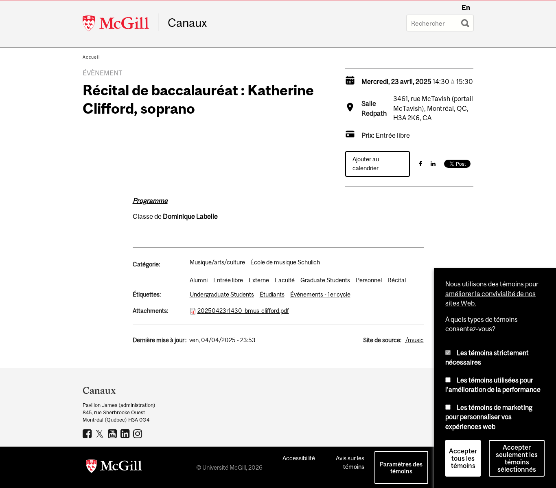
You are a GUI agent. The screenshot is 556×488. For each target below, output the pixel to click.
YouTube (113, 433)
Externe (259, 280)
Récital (396, 280)
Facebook (88, 433)
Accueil (91, 57)
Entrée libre (228, 280)
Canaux (187, 23)
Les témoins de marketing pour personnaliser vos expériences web (488, 417)
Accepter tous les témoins (463, 458)
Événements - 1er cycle (320, 294)
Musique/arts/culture (217, 262)
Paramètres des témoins (401, 468)
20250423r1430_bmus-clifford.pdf (243, 310)
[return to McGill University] (113, 467)
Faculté (285, 280)
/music (414, 339)
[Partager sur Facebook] (420, 163)
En (466, 7)
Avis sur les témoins (350, 462)
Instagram (138, 433)
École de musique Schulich (285, 262)
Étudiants (272, 294)
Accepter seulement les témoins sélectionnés (517, 458)
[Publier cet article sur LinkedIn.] (433, 163)
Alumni (199, 280)
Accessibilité (298, 458)
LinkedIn (125, 433)
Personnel (369, 280)
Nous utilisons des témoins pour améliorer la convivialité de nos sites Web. (491, 293)
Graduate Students (325, 280)
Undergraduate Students (222, 294)
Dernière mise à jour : (159, 339)
